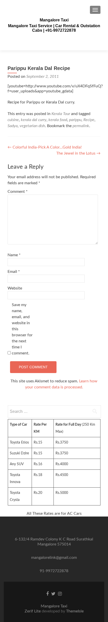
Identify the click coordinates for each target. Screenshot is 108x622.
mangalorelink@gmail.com (54, 558)
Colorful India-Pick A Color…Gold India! (45, 147)
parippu (75, 120)
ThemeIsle (75, 611)
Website (15, 288)
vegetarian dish (32, 126)
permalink (81, 126)
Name (14, 255)
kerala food (57, 120)
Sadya (13, 126)
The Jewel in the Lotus (78, 153)
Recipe (88, 120)
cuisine (13, 120)
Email (14, 272)
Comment (18, 192)
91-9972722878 (54, 571)
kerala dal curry (33, 120)
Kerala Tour (60, 114)
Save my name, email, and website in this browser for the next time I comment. (22, 329)
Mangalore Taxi (54, 20)
